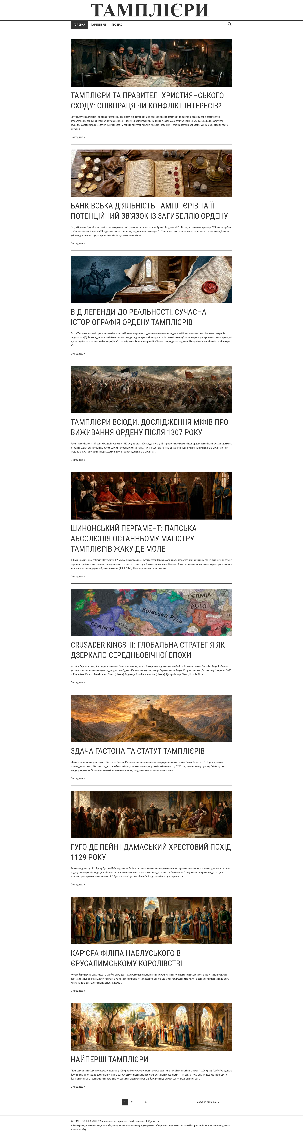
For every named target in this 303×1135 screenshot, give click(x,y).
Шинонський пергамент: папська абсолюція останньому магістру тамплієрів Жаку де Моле (134, 539)
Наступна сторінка (208, 1102)
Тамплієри (98, 24)
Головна (79, 24)
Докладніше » (78, 137)
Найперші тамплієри (109, 1059)
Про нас (116, 24)
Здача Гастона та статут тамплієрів (138, 751)
